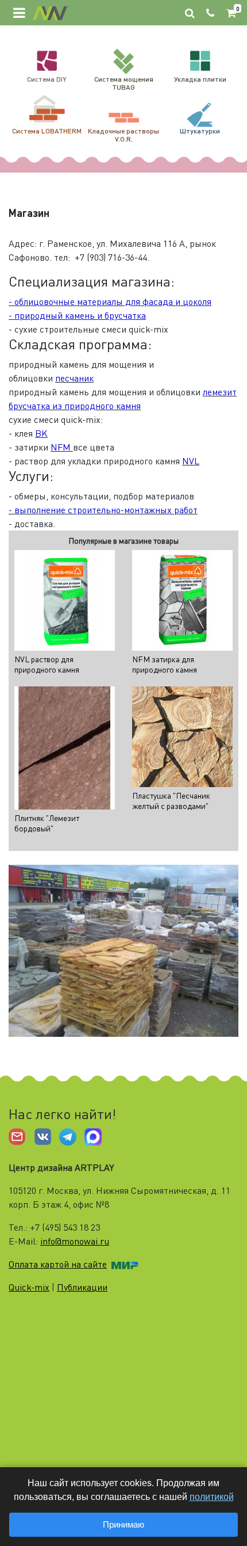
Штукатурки (200, 131)
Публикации (82, 1287)
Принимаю (123, 1524)
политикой (212, 1497)
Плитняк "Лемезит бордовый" (46, 823)
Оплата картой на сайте (58, 1264)
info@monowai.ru (74, 1241)
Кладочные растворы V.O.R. (123, 135)
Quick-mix (29, 1287)
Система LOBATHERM (47, 131)
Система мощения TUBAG (123, 83)
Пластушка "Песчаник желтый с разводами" (171, 801)
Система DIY (47, 79)
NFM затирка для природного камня (164, 664)
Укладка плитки (200, 79)
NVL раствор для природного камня (46, 664)
